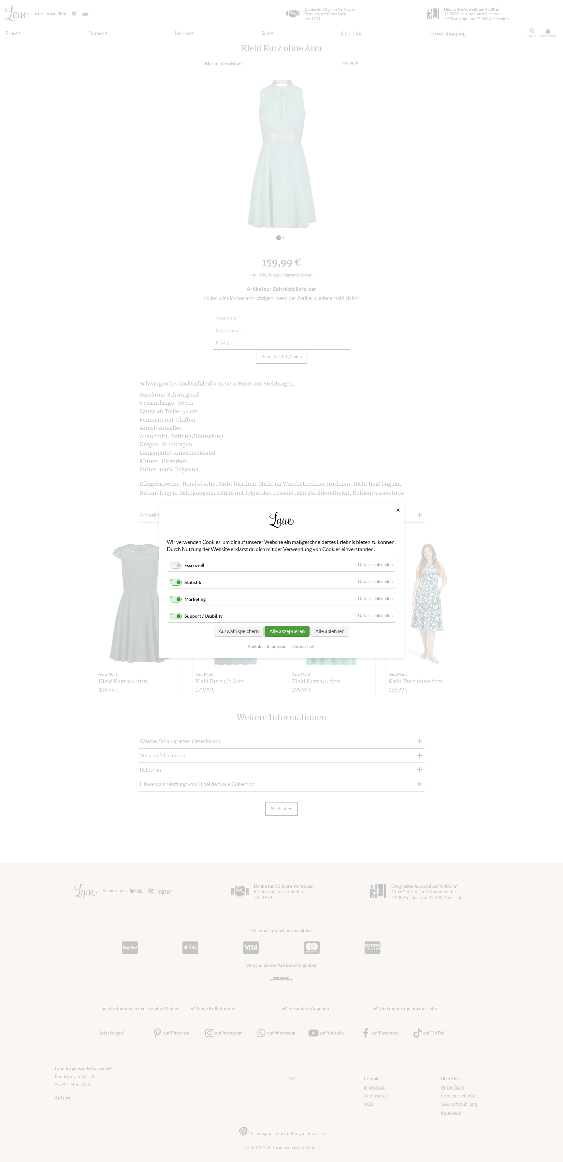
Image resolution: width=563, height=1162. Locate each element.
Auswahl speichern (239, 631)
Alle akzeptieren (287, 631)
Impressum (277, 646)
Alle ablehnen (329, 631)
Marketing (195, 599)
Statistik (192, 582)
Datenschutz (303, 646)
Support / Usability (203, 616)
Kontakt (255, 646)
